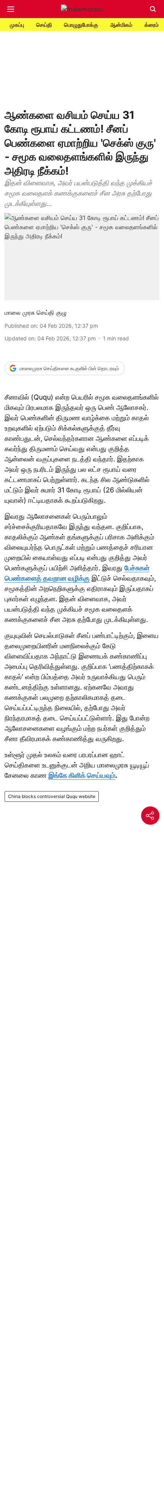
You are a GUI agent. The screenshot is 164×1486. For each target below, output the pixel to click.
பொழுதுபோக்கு (81, 24)
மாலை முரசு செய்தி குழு (36, 312)
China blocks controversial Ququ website (51, 796)
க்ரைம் (152, 24)
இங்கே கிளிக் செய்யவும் (81, 775)
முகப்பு (17, 24)
